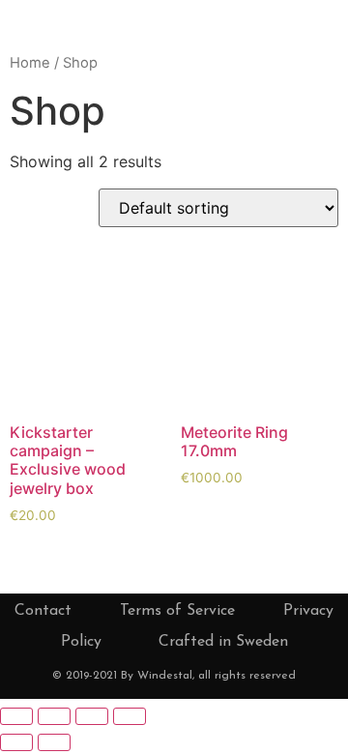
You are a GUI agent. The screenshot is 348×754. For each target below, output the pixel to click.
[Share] (54, 716)
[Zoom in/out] (129, 716)
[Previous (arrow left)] (16, 742)
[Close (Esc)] (16, 716)
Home (30, 63)
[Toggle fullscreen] (91, 716)
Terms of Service (177, 611)
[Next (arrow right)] (54, 742)
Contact (43, 611)
